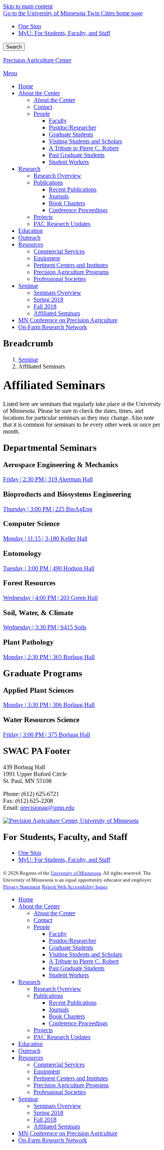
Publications (48, 995)
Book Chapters (67, 1016)
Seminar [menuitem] (28, 286)
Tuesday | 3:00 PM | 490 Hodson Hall (48, 568)
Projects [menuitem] (43, 217)
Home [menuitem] (25, 86)
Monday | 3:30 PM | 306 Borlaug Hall (49, 705)
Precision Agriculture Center (37, 60)
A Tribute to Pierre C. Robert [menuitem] (84, 148)
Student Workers (69, 975)
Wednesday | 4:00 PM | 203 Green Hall (50, 597)
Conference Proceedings (78, 1023)
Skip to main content (28, 6)
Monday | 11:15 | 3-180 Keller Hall (45, 538)
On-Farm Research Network (52, 1140)
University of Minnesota (76, 873)
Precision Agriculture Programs (71, 1085)
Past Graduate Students (77, 968)
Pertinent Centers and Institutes (71, 1078)
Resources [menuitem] (30, 244)
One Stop (29, 26)
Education (30, 1044)
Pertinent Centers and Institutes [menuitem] (71, 265)
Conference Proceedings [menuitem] (78, 210)
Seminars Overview (57, 1106)
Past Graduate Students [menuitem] (77, 155)
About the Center (39, 906)
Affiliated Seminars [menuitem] (57, 313)
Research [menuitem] (29, 169)
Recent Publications (72, 1002)
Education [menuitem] (30, 230)
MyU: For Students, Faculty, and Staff (64, 33)
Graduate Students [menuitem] (71, 134)
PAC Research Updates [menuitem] (62, 224)
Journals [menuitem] (59, 196)
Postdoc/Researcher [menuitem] (72, 127)
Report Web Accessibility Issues (75, 887)
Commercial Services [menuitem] (59, 251)
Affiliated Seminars (57, 1126)
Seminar (28, 359)
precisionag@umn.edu (47, 807)
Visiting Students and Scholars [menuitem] (85, 141)
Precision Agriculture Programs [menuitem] (71, 272)
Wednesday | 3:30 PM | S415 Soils (44, 627)
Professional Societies (60, 1092)
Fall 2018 (45, 1119)
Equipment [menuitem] (47, 258)
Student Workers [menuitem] (69, 162)
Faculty (58, 934)
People (42, 927)
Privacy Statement (21, 887)
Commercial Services (59, 1064)
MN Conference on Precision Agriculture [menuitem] (67, 320)
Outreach (29, 1051)
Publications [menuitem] (48, 182)
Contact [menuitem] (43, 107)
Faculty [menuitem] (58, 120)
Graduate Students (71, 947)
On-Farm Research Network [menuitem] (52, 327)
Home (25, 899)
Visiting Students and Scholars (85, 954)
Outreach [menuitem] (29, 237)
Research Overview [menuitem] (57, 175)
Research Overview (57, 989)
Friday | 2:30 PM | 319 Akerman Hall (48, 479)
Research (29, 982)
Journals (59, 1009)
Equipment (47, 1071)
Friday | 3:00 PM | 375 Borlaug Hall (46, 734)
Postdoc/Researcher (72, 940)
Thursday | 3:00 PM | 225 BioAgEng (47, 509)
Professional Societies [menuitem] (60, 279)
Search (14, 47)
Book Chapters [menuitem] (67, 203)
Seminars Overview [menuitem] (57, 292)
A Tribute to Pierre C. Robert (84, 961)
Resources (30, 1057)
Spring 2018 (48, 1112)
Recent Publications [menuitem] (72, 189)
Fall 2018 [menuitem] (45, 306)
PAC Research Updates (62, 1037)
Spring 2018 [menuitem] (48, 299)
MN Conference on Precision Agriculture (67, 1133)
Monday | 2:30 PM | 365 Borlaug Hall (49, 657)
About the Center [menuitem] (39, 93)
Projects (43, 1030)
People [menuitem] (42, 113)
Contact (43, 920)
